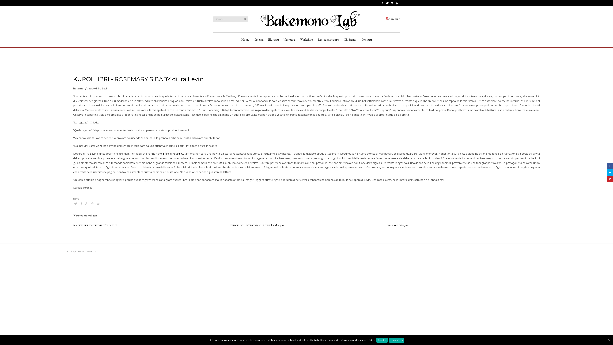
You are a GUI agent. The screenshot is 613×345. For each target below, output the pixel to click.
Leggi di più (397, 340)
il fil (165, 153)
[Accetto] (609, 340)
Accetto (382, 340)
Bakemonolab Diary (117, 59)
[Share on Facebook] (610, 166)
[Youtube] (396, 3)
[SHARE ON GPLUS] (86, 203)
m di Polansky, (175, 153)
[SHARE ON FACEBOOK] (81, 203)
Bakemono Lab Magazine (398, 225)
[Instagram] (392, 3)
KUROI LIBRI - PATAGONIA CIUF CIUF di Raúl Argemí (257, 225)
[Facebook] (382, 3)
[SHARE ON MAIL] (98, 203)
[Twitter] (387, 3)
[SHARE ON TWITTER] (75, 203)
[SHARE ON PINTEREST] (92, 203)
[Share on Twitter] (610, 172)
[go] (245, 19)
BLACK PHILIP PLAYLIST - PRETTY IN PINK (95, 225)
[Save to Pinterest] (610, 179)
